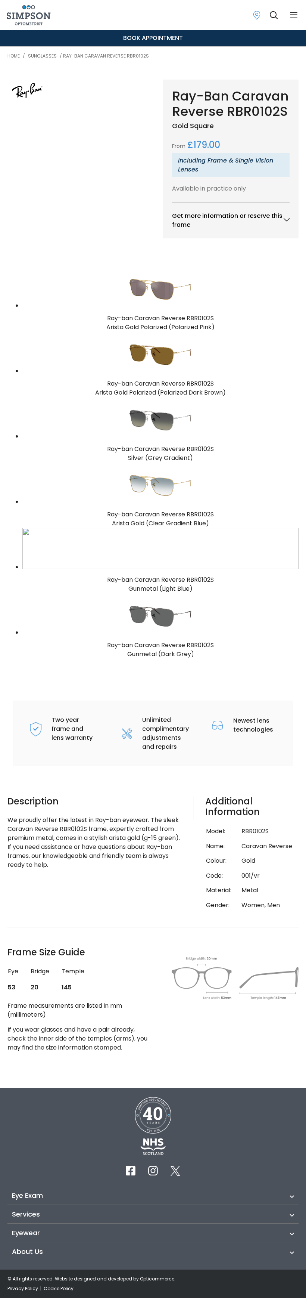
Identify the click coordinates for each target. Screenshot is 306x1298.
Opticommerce (157, 1279)
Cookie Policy (59, 1288)
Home (13, 56)
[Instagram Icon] (153, 1170)
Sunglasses (42, 56)
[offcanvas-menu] (293, 15)
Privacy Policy (23, 1288)
